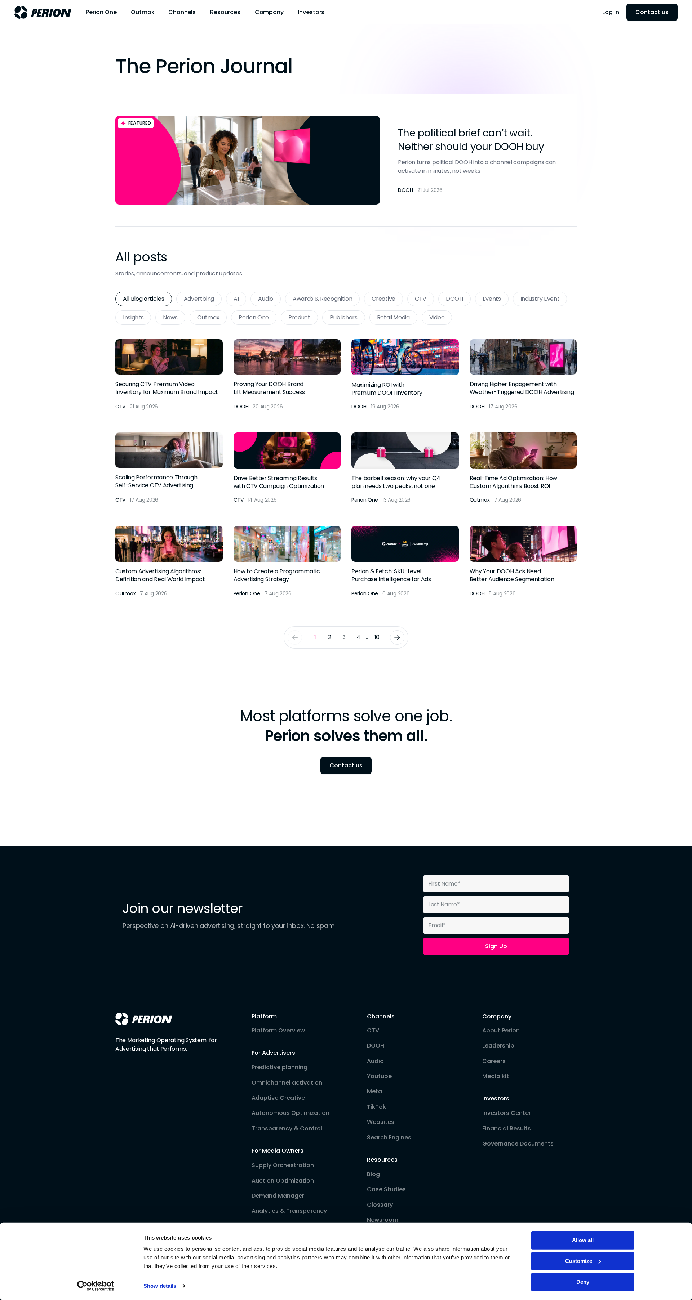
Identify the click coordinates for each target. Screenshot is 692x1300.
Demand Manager (278, 1196)
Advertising (199, 299)
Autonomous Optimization (290, 1113)
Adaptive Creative (278, 1098)
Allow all (583, 1240)
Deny (582, 1282)
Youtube (379, 1076)
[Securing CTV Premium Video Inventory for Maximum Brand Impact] (169, 375)
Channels (381, 1016)
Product (299, 317)
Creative (383, 299)
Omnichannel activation (287, 1083)
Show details (159, 1286)
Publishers (344, 317)
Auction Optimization (283, 1181)
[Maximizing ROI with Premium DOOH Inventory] (405, 375)
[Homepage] (143, 1019)
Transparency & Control (287, 1128)
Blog (373, 1174)
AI (236, 299)
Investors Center (506, 1113)
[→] (397, 637)
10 (377, 637)
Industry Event (540, 299)
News (170, 317)
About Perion (501, 1030)
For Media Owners (277, 1151)
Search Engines (389, 1137)
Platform (264, 1016)
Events (492, 299)
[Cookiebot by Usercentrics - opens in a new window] (95, 1286)
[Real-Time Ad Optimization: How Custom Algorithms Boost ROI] (523, 468)
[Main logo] (42, 12)
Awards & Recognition (322, 299)
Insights (133, 317)
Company (496, 1016)
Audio (265, 299)
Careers (494, 1061)
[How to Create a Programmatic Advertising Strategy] (287, 561)
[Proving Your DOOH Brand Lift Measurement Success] (287, 375)
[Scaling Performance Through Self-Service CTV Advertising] (169, 468)
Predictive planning (279, 1067)
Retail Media (393, 317)
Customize (578, 1261)
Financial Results (506, 1128)
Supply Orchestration (283, 1165)
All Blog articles (143, 299)
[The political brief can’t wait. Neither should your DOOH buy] (346, 160)
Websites (380, 1122)
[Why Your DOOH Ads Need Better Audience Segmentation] (523, 561)
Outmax (208, 317)
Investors (495, 1098)
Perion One (254, 317)
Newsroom (382, 1220)
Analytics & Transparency (289, 1211)
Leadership (498, 1046)
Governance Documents (518, 1143)
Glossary (380, 1205)
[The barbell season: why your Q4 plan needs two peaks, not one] (405, 468)
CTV (420, 299)
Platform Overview (278, 1030)
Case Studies (386, 1189)
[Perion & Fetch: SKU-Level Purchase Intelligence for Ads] (405, 561)
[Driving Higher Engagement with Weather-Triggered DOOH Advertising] (523, 375)
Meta (374, 1091)
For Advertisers (273, 1053)
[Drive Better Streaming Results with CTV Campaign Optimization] (287, 468)
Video (436, 317)
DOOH (454, 299)
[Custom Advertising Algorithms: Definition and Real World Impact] (169, 561)
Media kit (495, 1076)
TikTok (376, 1107)
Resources (382, 1160)
